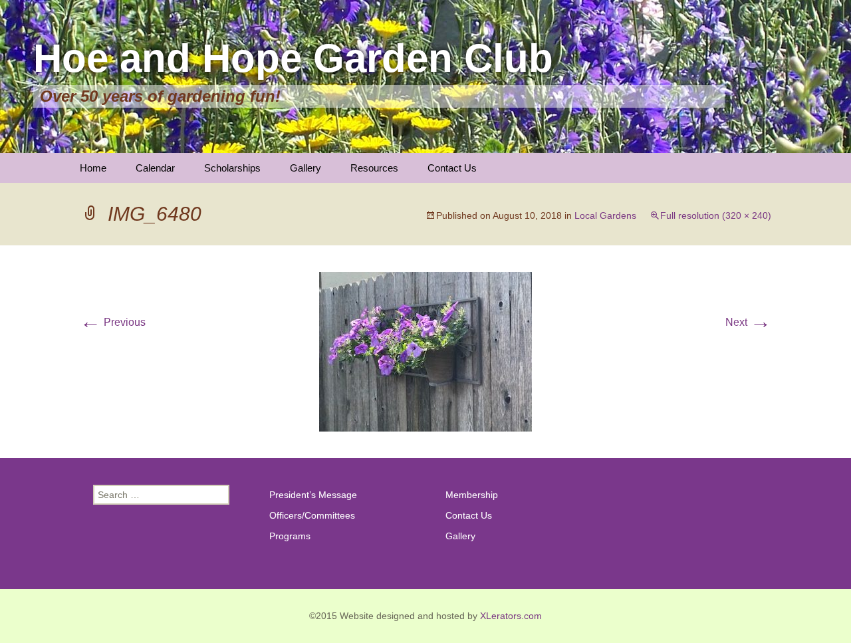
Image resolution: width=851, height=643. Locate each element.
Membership (471, 494)
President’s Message (313, 494)
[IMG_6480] (425, 350)
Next (748, 322)
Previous (113, 322)
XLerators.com (511, 615)
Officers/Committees (312, 515)
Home (93, 168)
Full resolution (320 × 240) (715, 215)
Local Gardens (605, 215)
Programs (289, 536)
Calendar (155, 168)
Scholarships (232, 168)
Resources (374, 168)
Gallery (305, 168)
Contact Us (452, 168)
